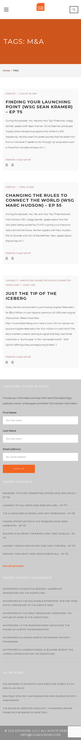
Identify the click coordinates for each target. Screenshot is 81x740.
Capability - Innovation (20, 280)
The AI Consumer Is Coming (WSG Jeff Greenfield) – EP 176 (39, 513)
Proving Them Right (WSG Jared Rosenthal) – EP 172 (35, 554)
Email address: (12, 449)
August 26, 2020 (28, 93)
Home (6, 70)
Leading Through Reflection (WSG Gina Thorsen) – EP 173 (39, 546)
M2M (17, 285)
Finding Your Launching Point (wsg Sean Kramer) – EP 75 (39, 106)
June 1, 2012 (29, 285)
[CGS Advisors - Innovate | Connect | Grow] (40, 6)
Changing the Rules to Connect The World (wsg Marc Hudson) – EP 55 (40, 200)
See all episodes (13, 566)
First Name (10, 412)
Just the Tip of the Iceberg (31, 296)
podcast (11, 93)
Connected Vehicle (45, 280)
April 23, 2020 (26, 187)
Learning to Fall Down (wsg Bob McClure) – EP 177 (35, 505)
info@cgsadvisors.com (40, 735)
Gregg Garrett (23, 159)
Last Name (9, 430)
